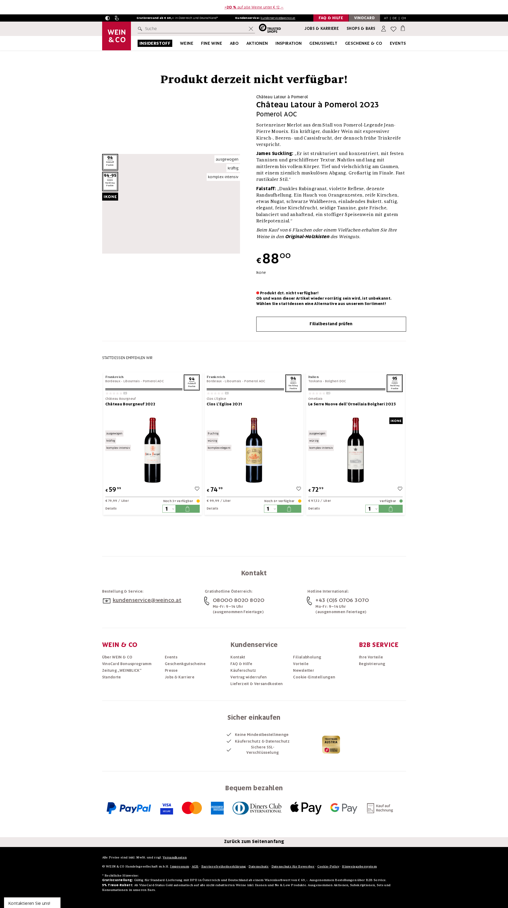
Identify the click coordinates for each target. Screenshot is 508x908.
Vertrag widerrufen (248, 677)
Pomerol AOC (153, 381)
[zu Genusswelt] (344, 43)
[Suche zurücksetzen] (251, 29)
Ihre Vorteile (371, 657)
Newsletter (303, 670)
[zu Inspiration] (308, 43)
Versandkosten (175, 857)
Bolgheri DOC (335, 381)
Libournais (131, 381)
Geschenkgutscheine (185, 663)
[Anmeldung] (384, 29)
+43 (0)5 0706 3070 (342, 600)
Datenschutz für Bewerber (293, 866)
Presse (171, 670)
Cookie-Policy (328, 866)
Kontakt (237, 657)
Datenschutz (259, 866)
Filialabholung (307, 657)
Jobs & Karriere (322, 28)
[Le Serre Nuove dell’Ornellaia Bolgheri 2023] (355, 450)
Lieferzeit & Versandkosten (256, 683)
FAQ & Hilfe (241, 663)
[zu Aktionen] (274, 43)
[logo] (116, 36)
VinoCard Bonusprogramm (127, 663)
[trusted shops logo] (268, 29)
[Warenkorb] (402, 28)
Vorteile (301, 663)
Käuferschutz (243, 670)
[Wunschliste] (393, 29)
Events (398, 43)
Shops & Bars (361, 28)
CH (403, 18)
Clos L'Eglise (216, 399)
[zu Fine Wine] (228, 43)
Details (111, 508)
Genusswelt (323, 43)
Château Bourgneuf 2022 (130, 404)
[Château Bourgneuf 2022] (152, 450)
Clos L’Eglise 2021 (224, 404)
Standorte (111, 677)
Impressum (179, 866)
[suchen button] (141, 28)
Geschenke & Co (363, 43)
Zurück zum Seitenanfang (254, 841)
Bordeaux (112, 381)
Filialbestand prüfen (331, 324)
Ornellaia (315, 399)
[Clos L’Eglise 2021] (254, 450)
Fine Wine (211, 43)
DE (395, 18)
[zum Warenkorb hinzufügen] (187, 508)
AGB (195, 866)
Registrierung (372, 663)
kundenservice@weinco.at (278, 18)
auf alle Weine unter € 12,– (254, 7)
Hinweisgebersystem (359, 866)
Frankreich (114, 376)
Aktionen (257, 43)
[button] (107, 18)
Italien (313, 376)
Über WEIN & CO (117, 657)
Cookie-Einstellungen (314, 677)
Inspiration (288, 43)
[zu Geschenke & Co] (389, 43)
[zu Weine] (200, 43)
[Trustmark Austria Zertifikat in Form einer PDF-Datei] (331, 744)
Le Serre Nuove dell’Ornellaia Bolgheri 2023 (352, 404)
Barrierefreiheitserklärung (223, 866)
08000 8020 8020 (239, 600)
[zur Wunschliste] (197, 489)
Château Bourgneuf (120, 399)
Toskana (315, 381)
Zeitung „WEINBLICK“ (122, 670)
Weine (186, 43)
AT (386, 18)
